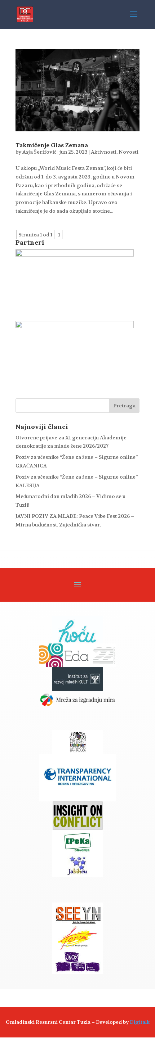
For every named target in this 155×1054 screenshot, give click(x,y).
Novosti (128, 152)
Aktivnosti (103, 152)
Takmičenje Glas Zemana (51, 145)
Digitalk (140, 1022)
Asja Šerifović (39, 152)
